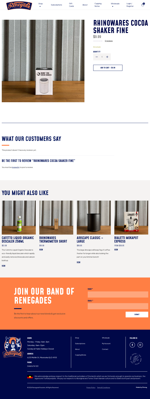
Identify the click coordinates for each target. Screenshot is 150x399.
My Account (106, 343)
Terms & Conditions (103, 387)
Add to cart (107, 67)
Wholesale (115, 3)
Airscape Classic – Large (90, 239)
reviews (109, 41)
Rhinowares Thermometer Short (53, 239)
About (85, 5)
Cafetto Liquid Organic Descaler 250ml (18, 239)
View (7, 265)
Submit (136, 314)
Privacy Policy (90, 387)
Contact (105, 349)
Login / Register (130, 4)
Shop (40, 3)
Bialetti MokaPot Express (126, 239)
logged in (15, 167)
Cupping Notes (80, 355)
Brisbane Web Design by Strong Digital (141, 387)
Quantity (96, 51)
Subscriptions (56, 5)
